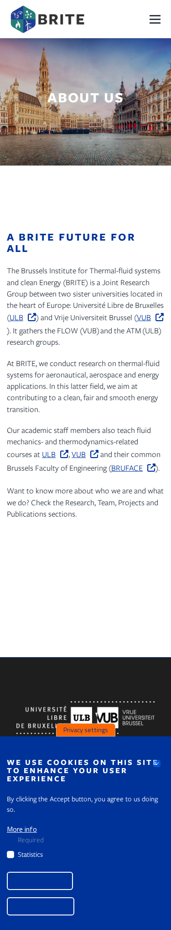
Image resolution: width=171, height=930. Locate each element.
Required (31, 839)
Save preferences (40, 880)
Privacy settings (85, 730)
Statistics (30, 854)
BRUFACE (127, 467)
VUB (144, 317)
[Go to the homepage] (47, 19)
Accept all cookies (40, 906)
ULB (16, 317)
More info (22, 829)
